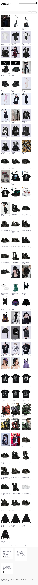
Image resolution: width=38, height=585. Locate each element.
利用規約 (24, 579)
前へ (11, 545)
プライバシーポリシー (7, 579)
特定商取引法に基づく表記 (19, 579)
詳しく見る (6, 556)
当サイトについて (13, 579)
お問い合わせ (2, 579)
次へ (23, 545)
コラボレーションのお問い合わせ (30, 579)
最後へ (26, 545)
